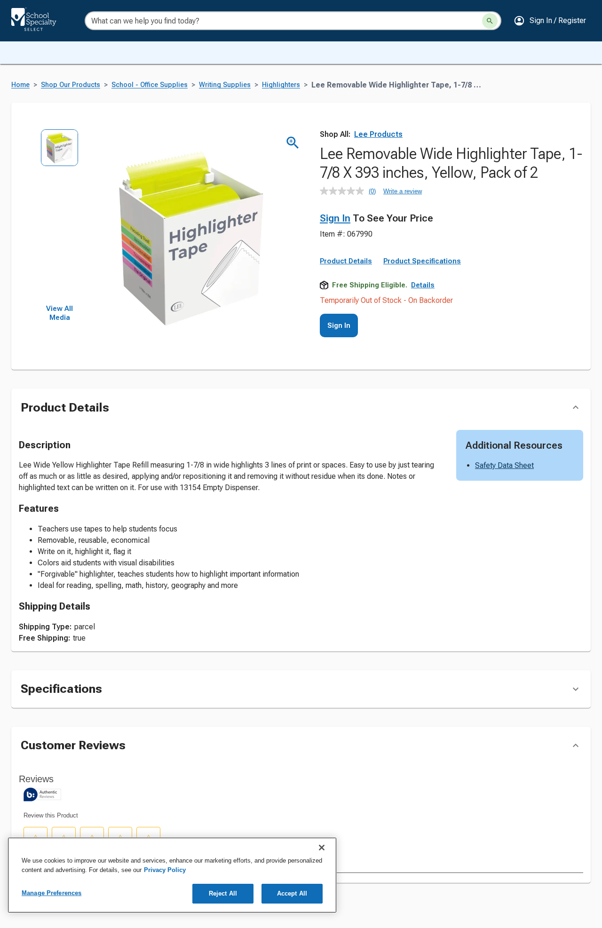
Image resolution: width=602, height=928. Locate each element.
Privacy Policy (165, 869)
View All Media (59, 313)
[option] (59, 151)
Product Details (346, 261)
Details (423, 285)
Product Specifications (422, 261)
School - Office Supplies (149, 85)
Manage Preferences (51, 892)
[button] (550, 20)
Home (20, 85)
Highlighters (281, 85)
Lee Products (378, 134)
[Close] (321, 847)
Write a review (402, 191)
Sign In (335, 218)
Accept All (292, 893)
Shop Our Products (70, 85)
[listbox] (59, 216)
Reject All (223, 893)
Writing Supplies (225, 85)
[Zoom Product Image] (293, 143)
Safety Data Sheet (504, 465)
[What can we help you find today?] (490, 21)
